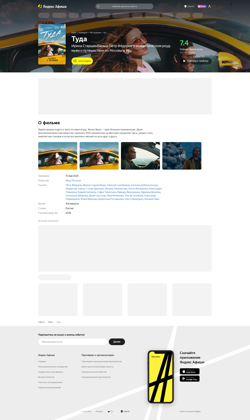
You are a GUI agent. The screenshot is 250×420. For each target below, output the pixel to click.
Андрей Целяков (87, 192)
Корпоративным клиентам (94, 328)
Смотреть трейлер (197, 61)
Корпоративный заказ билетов (96, 333)
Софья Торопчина (106, 192)
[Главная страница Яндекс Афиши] (40, 6)
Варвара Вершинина (128, 192)
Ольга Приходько (133, 199)
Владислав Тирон (75, 188)
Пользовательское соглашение (53, 323)
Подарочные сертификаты (50, 328)
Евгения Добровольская (144, 185)
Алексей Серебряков (118, 185)
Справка (42, 317)
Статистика (86, 368)
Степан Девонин (95, 188)
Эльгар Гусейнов (134, 195)
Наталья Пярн (151, 199)
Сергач (41, 278)
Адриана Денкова (150, 192)
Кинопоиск (53, 221)
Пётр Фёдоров (74, 185)
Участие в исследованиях (50, 338)
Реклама (99, 368)
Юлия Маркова (89, 199)
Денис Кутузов (97, 195)
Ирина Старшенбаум (94, 185)
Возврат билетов (46, 333)
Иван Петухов (73, 180)
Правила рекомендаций (49, 344)
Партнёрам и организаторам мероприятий (102, 317)
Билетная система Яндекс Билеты (98, 323)
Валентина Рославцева (110, 199)
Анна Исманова (115, 195)
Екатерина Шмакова (77, 195)
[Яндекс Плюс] (202, 6)
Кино (50, 278)
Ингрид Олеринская (116, 188)
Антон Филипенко (138, 188)
